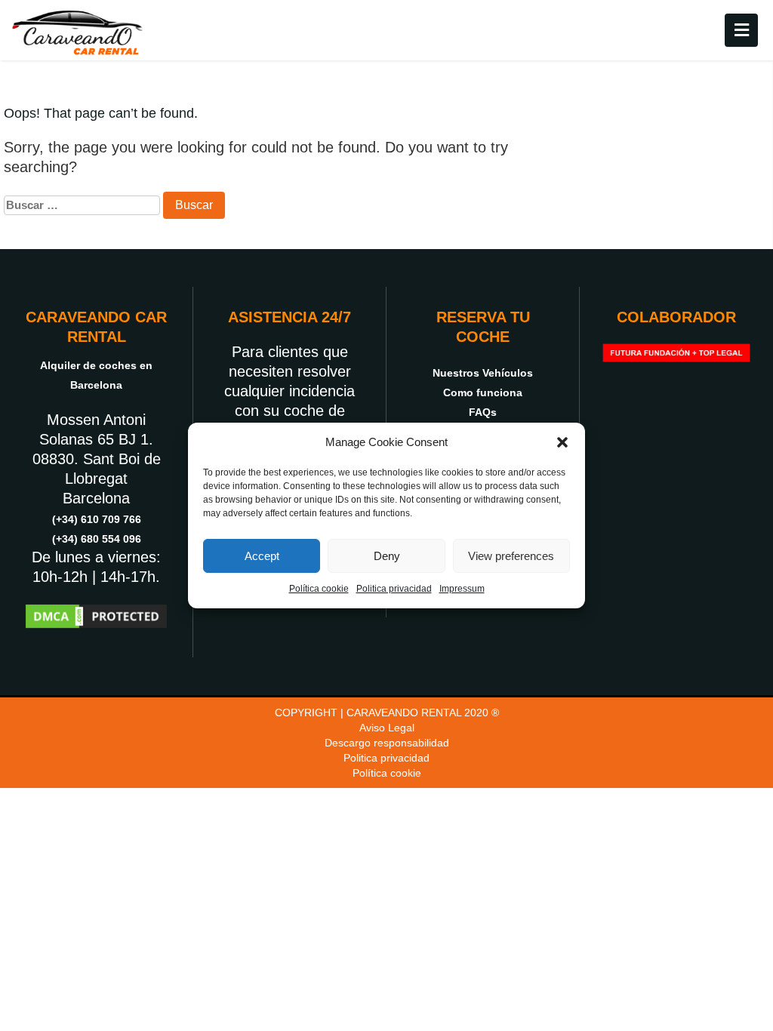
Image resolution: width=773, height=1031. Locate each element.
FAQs (483, 412)
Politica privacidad (394, 588)
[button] (562, 442)
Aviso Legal (386, 728)
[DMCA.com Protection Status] (96, 615)
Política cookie (319, 588)
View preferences (511, 555)
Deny (387, 555)
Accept (262, 555)
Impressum (462, 588)
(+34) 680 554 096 (96, 539)
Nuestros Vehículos (483, 373)
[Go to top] (748, 915)
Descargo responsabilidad (387, 743)
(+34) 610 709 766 (96, 519)
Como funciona (482, 392)
